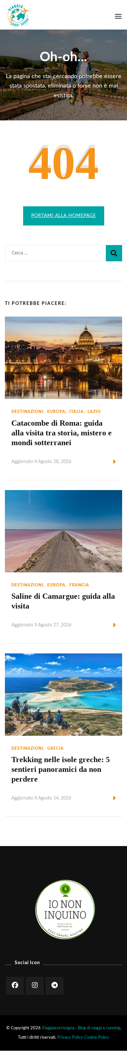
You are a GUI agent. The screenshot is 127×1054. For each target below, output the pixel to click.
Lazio (94, 412)
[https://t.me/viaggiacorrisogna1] (55, 986)
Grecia (55, 748)
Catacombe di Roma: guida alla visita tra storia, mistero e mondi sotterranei (61, 433)
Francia (79, 585)
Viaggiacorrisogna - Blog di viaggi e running (81, 1028)
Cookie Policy (96, 1037)
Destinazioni (27, 412)
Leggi (103, 462)
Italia (76, 412)
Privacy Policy (70, 1037)
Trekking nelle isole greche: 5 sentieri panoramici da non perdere (60, 769)
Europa (56, 412)
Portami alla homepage (63, 215)
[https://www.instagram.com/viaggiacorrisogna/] (35, 986)
